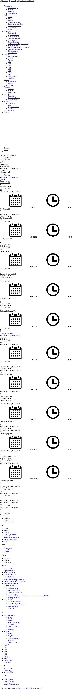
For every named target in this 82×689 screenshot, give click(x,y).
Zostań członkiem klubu (15, 24)
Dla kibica (7, 94)
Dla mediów (12, 27)
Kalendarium (12, 81)
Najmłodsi (11, 78)
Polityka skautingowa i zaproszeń (18, 47)
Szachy (6, 101)
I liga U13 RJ (4, 155)
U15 (9, 65)
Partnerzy (7, 87)
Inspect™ (40, 688)
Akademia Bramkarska (15, 592)
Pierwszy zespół (13, 8)
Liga (9, 105)
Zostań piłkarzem (9, 679)
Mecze (6, 150)
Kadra (10, 621)
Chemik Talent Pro (14, 594)
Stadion (10, 20)
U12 (9, 71)
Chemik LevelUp (13, 42)
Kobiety (10, 9)
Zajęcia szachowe (13, 107)
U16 (9, 63)
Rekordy (11, 85)
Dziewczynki (12, 76)
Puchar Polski (12, 626)
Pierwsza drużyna (13, 56)
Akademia (11, 11)
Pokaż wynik (4, 164)
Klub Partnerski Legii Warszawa (18, 44)
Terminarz (11, 619)
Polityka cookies (23, 688)
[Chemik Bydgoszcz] (41, 1)
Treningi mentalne (13, 598)
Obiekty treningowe (14, 22)
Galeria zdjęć (12, 96)
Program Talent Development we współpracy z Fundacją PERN (28, 596)
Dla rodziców (12, 53)
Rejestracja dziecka (14, 603)
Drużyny (7, 54)
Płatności (11, 608)
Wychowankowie (13, 35)
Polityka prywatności (14, 26)
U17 (9, 62)
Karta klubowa (12, 92)
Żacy (9, 74)
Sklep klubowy (13, 99)
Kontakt (10, 29)
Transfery (11, 630)
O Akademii (12, 33)
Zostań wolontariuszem (11, 685)
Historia (6, 80)
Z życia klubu (12, 13)
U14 (9, 67)
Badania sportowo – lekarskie (17, 605)
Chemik (6, 148)
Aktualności (8, 6)
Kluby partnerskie (13, 45)
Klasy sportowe (13, 40)
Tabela (10, 617)
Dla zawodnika (13, 51)
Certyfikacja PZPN (14, 38)
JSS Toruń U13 (5, 175)
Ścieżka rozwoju (13, 589)
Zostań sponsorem (10, 683)
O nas (10, 17)
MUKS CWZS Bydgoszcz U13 (10, 177)
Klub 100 (11, 90)
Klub (5, 15)
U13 (9, 69)
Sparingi (10, 628)
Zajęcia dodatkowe (14, 590)
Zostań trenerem (9, 681)
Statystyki (11, 624)
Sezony (10, 83)
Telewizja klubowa (14, 98)
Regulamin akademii (14, 601)
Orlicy (10, 72)
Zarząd (10, 18)
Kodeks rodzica (13, 607)
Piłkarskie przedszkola (15, 49)
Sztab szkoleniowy (14, 36)
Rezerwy (11, 60)
